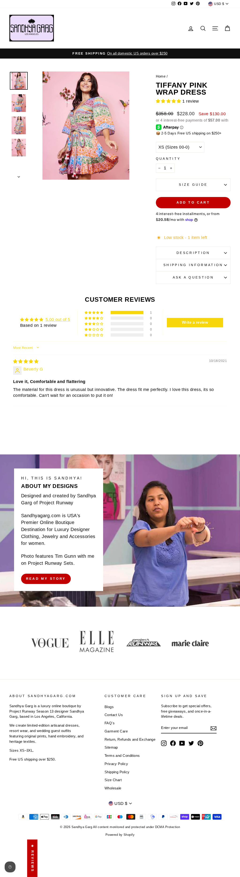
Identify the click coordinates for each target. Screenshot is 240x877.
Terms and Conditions (122, 756)
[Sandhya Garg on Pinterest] (200, 743)
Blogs (109, 707)
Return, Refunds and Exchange (130, 739)
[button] (169, 101)
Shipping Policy (117, 772)
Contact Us (114, 715)
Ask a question (193, 277)
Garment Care (116, 731)
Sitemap (111, 747)
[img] (25, 361)
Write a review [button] (195, 322)
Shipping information (193, 265)
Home (161, 76)
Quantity (168, 158)
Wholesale (113, 788)
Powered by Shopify (120, 834)
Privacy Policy (116, 764)
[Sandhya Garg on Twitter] (191, 743)
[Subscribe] (213, 728)
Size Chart (113, 780)
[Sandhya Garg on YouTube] (182, 743)
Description (193, 253)
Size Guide (193, 184)
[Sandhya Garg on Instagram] (164, 743)
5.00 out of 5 (57, 319)
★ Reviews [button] (32, 858)
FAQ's (110, 723)
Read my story (46, 578)
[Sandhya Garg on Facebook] (173, 743)
